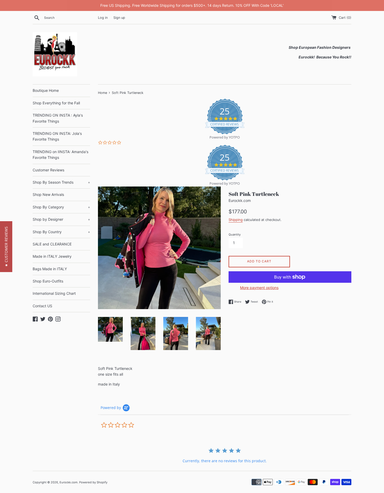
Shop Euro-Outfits (48, 281)
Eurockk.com (69, 482)
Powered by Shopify (93, 482)
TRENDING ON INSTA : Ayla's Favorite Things (58, 118)
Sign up (119, 18)
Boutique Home (46, 90)
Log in (103, 18)
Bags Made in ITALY (50, 269)
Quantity (235, 234)
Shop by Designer (61, 219)
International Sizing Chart (54, 293)
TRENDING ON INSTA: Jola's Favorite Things (57, 136)
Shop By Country (61, 232)
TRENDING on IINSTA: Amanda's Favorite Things (60, 154)
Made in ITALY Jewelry (52, 256)
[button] (6, 246)
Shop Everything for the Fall (56, 103)
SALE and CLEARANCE (52, 244)
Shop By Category (61, 207)
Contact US (42, 306)
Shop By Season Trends (61, 182)
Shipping (236, 220)
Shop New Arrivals (48, 194)
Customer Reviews (48, 170)
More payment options (259, 287)
